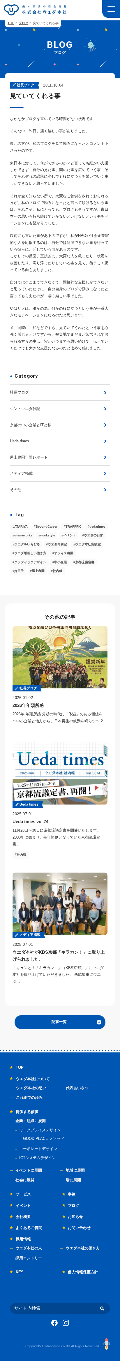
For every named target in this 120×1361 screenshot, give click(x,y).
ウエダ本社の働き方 (83, 1248)
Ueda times (19, 441)
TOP (11, 23)
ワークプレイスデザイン (40, 1130)
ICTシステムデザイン (37, 1158)
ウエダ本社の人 (28, 1248)
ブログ (23, 23)
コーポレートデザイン (38, 1149)
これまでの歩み (29, 1097)
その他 (15, 489)
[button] (111, 9)
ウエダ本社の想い (31, 1088)
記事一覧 (59, 1022)
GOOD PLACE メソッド (43, 1138)
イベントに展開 (28, 1170)
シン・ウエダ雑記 (25, 408)
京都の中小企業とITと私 (30, 425)
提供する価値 (27, 1112)
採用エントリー (28, 1258)
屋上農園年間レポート (29, 457)
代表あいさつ (77, 1088)
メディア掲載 (21, 473)
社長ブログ (19, 392)
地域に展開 (75, 1170)
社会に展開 (24, 1180)
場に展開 (73, 1180)
